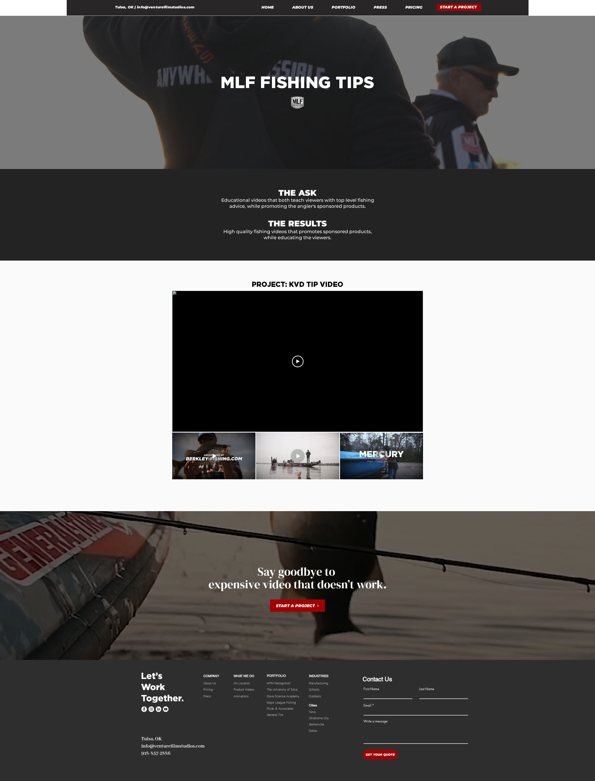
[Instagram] (151, 709)
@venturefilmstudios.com (170, 7)
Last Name (426, 689)
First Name (371, 689)
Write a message (375, 721)
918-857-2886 (156, 753)
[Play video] (298, 361)
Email (367, 705)
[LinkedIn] (158, 709)
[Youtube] (166, 709)
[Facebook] (144, 709)
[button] (459, 7)
